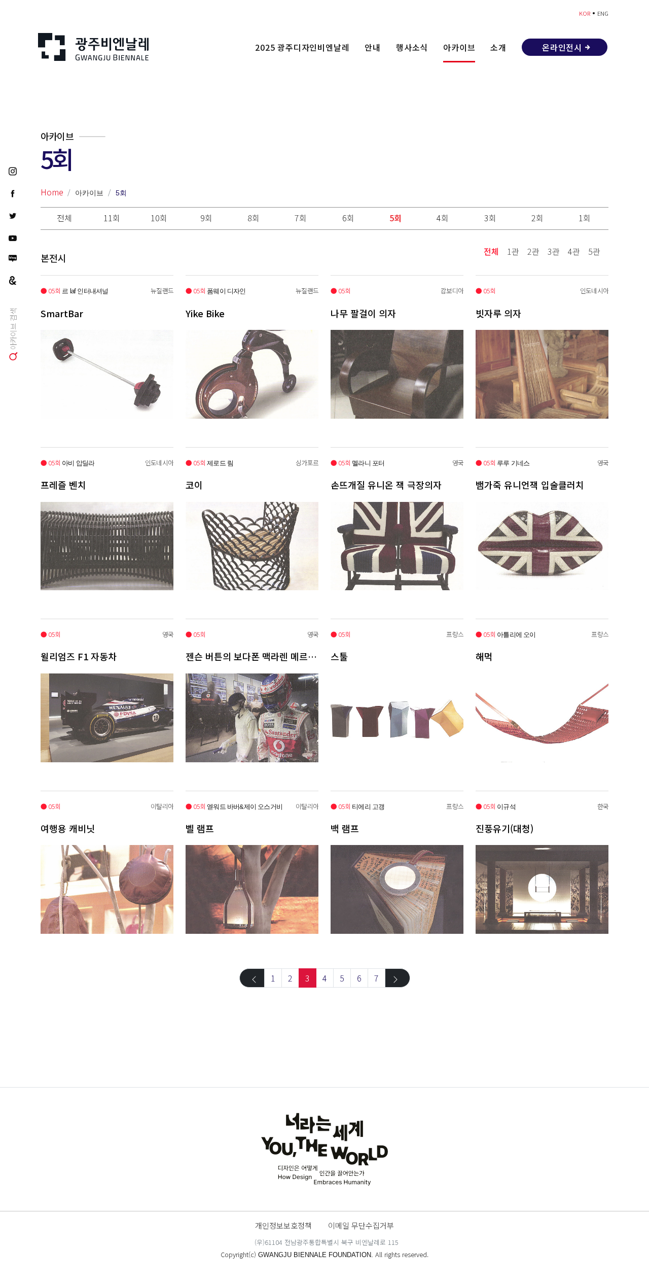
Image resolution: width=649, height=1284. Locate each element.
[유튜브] (12, 237)
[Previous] (252, 978)
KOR (584, 13)
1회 (585, 218)
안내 (373, 47)
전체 (64, 218)
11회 (111, 218)
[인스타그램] (12, 170)
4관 (574, 251)
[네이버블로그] (12, 258)
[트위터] (12, 215)
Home (52, 192)
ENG (602, 13)
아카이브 (459, 47)
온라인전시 (562, 47)
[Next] (397, 978)
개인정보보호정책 (283, 1225)
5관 (594, 251)
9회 (206, 218)
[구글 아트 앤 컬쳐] (12, 279)
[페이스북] (12, 193)
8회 (253, 218)
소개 (498, 47)
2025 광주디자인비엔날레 (302, 47)
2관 (533, 251)
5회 (121, 193)
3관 (554, 251)
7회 (301, 218)
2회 (537, 218)
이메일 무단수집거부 (361, 1225)
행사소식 (412, 47)
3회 (490, 218)
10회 (159, 218)
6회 (348, 218)
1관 (513, 251)
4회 (443, 218)
